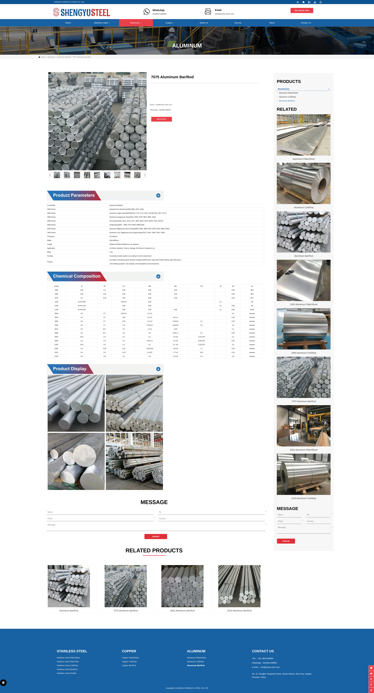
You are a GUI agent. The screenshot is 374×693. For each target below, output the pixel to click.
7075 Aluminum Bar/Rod (82, 57)
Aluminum (51, 57)
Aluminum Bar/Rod (64, 57)
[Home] (81, 12)
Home (43, 57)
